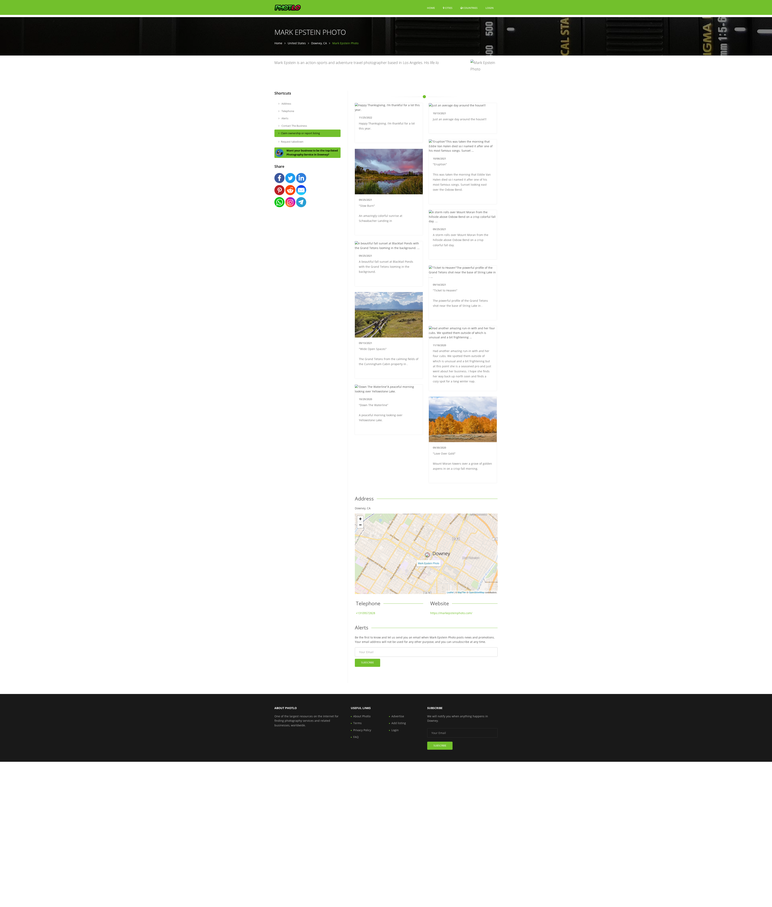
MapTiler (462, 592)
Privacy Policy (362, 730)
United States (297, 43)
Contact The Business (294, 126)
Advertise (397, 716)
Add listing (398, 723)
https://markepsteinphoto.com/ (451, 613)
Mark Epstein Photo (428, 563)
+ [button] (360, 518)
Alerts (284, 118)
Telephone (287, 111)
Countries (470, 8)
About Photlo (362, 716)
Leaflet (450, 592)
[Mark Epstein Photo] (427, 555)
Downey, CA (319, 43)
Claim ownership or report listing (300, 133)
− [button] (360, 524)
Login (490, 8)
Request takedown (292, 141)
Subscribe (367, 662)
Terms (357, 723)
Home (431, 8)
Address (286, 103)
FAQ (356, 737)
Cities (448, 8)
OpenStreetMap (476, 592)
